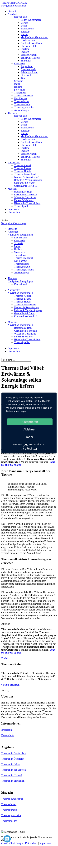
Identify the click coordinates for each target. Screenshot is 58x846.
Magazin (12, 322)
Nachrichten (14, 290)
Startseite (12, 228)
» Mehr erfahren (10, 684)
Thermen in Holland (11, 775)
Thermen (12, 278)
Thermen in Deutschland (13, 753)
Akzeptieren (30, 421)
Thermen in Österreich (12, 758)
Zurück (5, 658)
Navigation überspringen (13, 5)
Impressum (13, 348)
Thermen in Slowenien (12, 780)
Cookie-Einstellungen (12, 843)
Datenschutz (14, 351)
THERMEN (14, 2)
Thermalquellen (9, 820)
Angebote (13, 231)
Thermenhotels (8, 804)
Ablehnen (29, 429)
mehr (29, 437)
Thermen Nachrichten (12, 798)
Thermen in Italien (10, 764)
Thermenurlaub (9, 809)
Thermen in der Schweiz (13, 769)
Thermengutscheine (11, 815)
